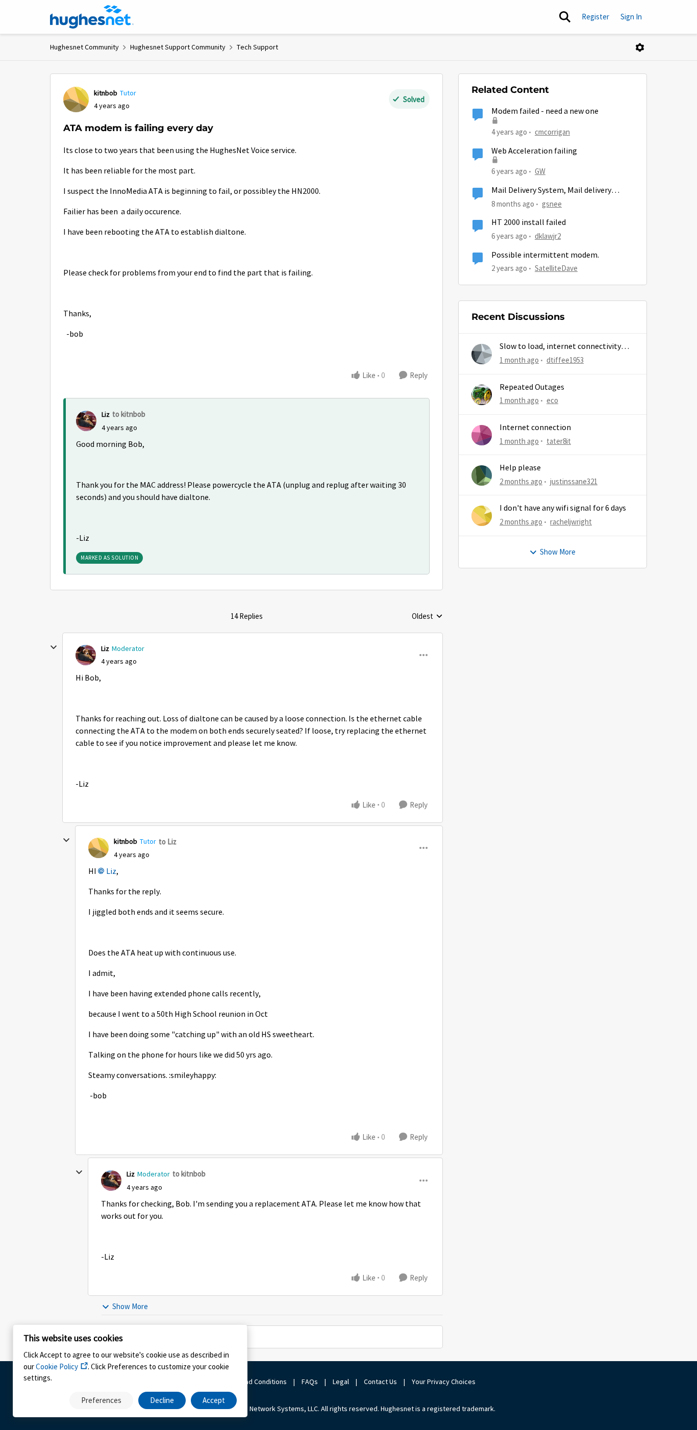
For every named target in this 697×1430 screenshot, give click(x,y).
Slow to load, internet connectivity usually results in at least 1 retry (560, 346)
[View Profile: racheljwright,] (481, 516)
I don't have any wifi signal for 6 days (563, 508)
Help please (520, 468)
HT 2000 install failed (528, 222)
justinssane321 (574, 481)
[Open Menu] (640, 47)
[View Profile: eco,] (481, 395)
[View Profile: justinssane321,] (481, 475)
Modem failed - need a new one (545, 111)
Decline (162, 1400)
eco (552, 400)
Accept (214, 1400)
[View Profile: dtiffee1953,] (481, 354)
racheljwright (571, 521)
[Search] (565, 17)
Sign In (631, 16)
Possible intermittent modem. (545, 255)
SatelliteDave (556, 268)
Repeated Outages (532, 387)
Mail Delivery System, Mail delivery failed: (551, 190)
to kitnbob (128, 414)
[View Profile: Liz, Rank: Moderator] (86, 655)
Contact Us (380, 1381)
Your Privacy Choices (444, 1381)
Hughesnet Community (84, 47)
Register (595, 16)
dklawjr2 (548, 236)
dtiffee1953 (565, 360)
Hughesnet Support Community (178, 47)
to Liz (168, 841)
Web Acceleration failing (534, 151)
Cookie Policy (57, 1366)
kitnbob (105, 92)
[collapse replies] (53, 647)
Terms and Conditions (253, 1381)
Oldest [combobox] (427, 616)
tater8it (558, 441)
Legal (341, 1381)
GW (540, 171)
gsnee (552, 204)
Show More (130, 1306)
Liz (106, 414)
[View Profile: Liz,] (86, 421)
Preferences (101, 1400)
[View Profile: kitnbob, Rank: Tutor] (76, 99)
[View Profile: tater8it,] (481, 435)
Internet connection (535, 427)
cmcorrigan (552, 132)
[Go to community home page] (92, 17)
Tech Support (257, 47)
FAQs (310, 1381)
